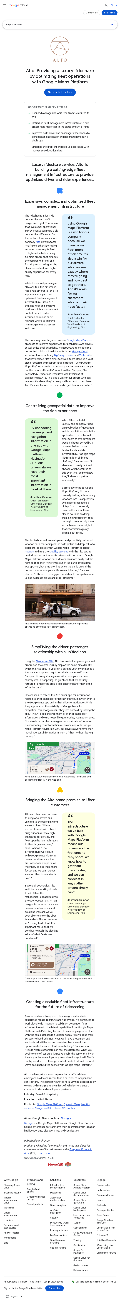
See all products (35, 1204)
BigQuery (59, 355)
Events (100, 1200)
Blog (6, 1243)
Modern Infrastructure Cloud (11, 1200)
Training (77, 1240)
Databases (55, 1192)
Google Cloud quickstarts (79, 1201)
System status (80, 1265)
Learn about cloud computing (82, 1216)
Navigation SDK (44, 661)
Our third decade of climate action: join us (96, 1281)
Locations (8, 1220)
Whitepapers (10, 1238)
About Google (10, 1281)
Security (54, 1217)
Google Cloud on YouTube (105, 1221)
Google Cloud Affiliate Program (81, 1186)
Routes (71, 1108)
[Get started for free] (60, 92)
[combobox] (14, 1296)
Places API (59, 1108)
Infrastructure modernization (57, 1186)
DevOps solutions (58, 1235)
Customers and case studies (11, 1226)
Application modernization (57, 1198)
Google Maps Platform (79, 340)
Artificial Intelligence (56, 1211)
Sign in (114, 5)
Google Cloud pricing (33, 1190)
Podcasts (101, 1205)
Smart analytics (58, 1205)
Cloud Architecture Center (82, 1234)
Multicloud (9, 1207)
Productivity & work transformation (59, 1223)
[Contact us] (91, 12)
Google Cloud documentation (81, 1193)
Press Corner (103, 1215)
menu (4, 5)
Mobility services (58, 551)
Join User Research (106, 1240)
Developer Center (105, 1210)
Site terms (35, 1281)
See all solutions (58, 1248)
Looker (69, 355)
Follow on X (102, 1235)
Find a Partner (103, 1190)
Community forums (106, 1253)
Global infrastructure (11, 1213)
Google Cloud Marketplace (79, 1208)
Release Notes (80, 1270)
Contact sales (103, 1185)
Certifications (80, 1245)
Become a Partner (106, 1195)
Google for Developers (79, 1251)
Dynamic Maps (72, 1104)
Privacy (23, 1281)
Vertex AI (84, 355)
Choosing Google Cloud (12, 1186)
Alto (38, 242)
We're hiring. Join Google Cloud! (105, 1246)
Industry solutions (59, 1230)
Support (77, 1222)
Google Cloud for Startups (81, 1259)
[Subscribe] (54, 1288)
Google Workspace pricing (36, 1198)
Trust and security (12, 1192)
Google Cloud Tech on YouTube (106, 1228)
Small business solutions (57, 1241)
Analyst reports (11, 1232)
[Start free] (110, 12)
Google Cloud (80, 351)
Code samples (80, 1227)
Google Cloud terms (53, 1281)
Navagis (29, 551)
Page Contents (14, 24)
